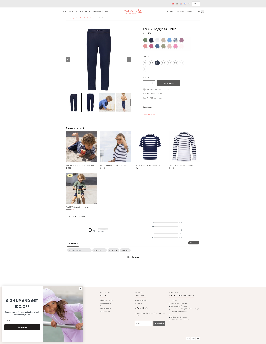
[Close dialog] (80, 288)
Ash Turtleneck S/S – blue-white (147, 165)
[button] (167, 222)
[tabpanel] (133, 264)
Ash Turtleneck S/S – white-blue (113, 165)
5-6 (163, 63)
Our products (105, 312)
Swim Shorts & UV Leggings (84, 18)
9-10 (175, 63)
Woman (78, 11)
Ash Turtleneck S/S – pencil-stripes (80, 165)
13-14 (145, 69)
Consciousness (105, 303)
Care (102, 306)
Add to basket (168, 83)
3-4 (157, 63)
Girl (63, 11)
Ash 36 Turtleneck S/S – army (77, 207)
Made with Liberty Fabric (186, 11)
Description (147, 107)
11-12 (181, 63)
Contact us (138, 303)
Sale (106, 11)
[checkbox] (125, 250)
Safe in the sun (105, 309)
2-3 (151, 63)
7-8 (169, 63)
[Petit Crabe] (133, 11)
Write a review (193, 243)
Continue (22, 327)
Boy (69, 11)
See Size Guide (149, 115)
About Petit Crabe (106, 300)
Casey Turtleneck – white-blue (181, 165)
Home (68, 18)
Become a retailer (141, 300)
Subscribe (159, 323)
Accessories (96, 11)
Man (86, 11)
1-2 (145, 63)
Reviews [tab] (73, 243)
